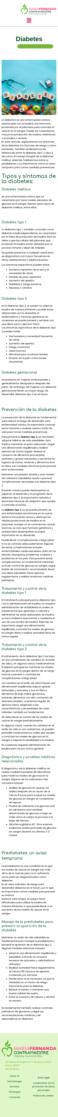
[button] (29, 20)
